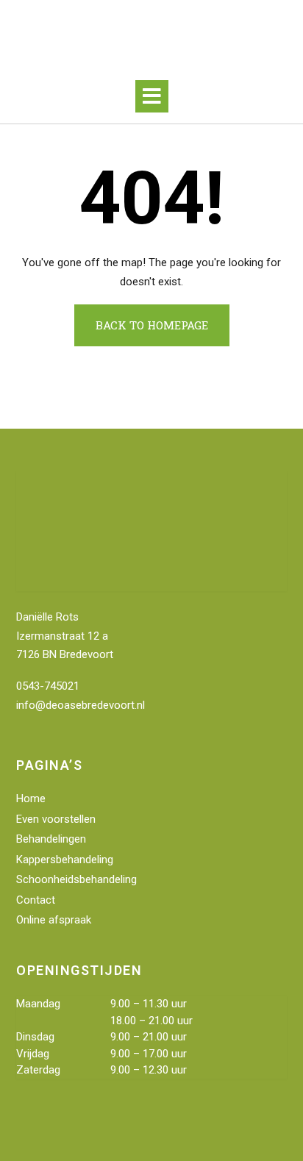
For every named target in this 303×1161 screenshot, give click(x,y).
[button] (151, 96)
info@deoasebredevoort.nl (80, 705)
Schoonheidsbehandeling (76, 879)
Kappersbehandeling (64, 859)
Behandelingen (51, 839)
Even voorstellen (56, 819)
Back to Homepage (152, 325)
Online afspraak (53, 919)
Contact (35, 900)
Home (31, 798)
